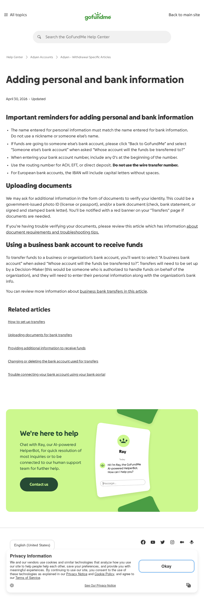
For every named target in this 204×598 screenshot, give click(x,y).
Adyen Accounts (41, 57)
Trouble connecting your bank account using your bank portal (56, 374)
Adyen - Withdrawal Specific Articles (85, 57)
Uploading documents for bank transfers (40, 335)
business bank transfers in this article (113, 291)
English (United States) (32, 545)
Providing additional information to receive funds (47, 348)
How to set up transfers (26, 322)
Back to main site (184, 15)
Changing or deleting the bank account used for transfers (53, 361)
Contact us (39, 484)
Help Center (14, 57)
